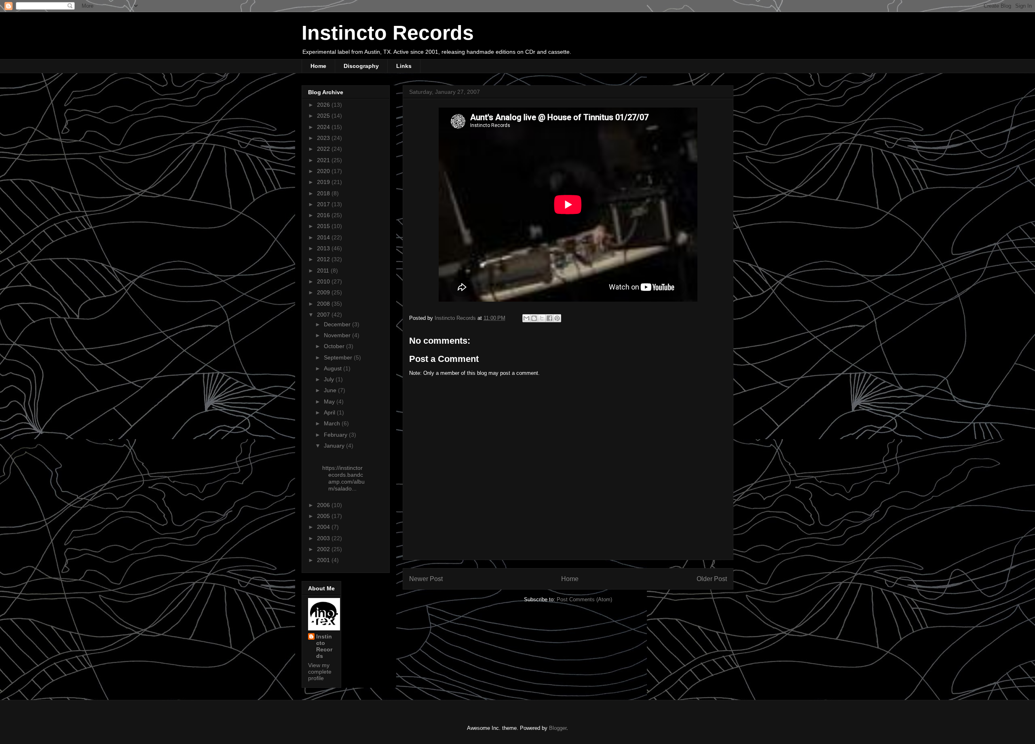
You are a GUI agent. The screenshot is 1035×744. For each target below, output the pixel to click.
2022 (324, 149)
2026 (324, 104)
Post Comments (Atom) (584, 599)
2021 (324, 160)
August (333, 368)
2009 (324, 292)
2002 (324, 549)
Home (318, 66)
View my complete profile (320, 671)
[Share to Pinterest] (557, 318)
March (333, 423)
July (330, 379)
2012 (324, 259)
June (331, 390)
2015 (324, 226)
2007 (324, 314)
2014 (324, 237)
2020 (324, 171)
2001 (324, 560)
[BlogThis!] (534, 318)
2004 (324, 527)
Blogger (557, 728)
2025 (324, 115)
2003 (324, 538)
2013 (324, 248)
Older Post (712, 578)
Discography (361, 66)
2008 (324, 303)
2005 (324, 516)
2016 (324, 215)
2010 (324, 281)
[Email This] (526, 318)
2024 (324, 127)
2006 (324, 505)
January (335, 445)
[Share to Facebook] (549, 318)
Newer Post (426, 578)
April (330, 412)
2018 (324, 193)
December (338, 324)
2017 (324, 204)
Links (404, 66)
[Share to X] (542, 318)
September (339, 357)
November (338, 335)
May (330, 401)
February (336, 434)
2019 (324, 182)
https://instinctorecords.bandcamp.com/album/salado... (343, 478)
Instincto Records (388, 32)
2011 (324, 270)
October (335, 346)
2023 (324, 138)
